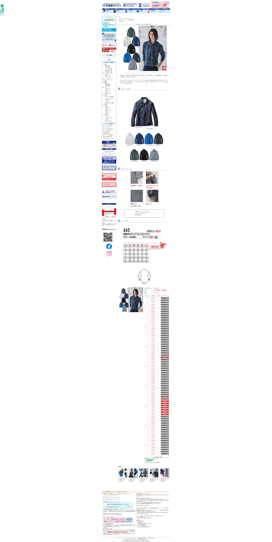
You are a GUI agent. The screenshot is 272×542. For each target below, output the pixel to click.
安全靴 (105, 95)
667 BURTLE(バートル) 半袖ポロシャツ (143, 479)
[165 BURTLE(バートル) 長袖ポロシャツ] (154, 473)
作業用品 (106, 115)
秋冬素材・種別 (108, 71)
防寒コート (107, 112)
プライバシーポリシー (131, 538)
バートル (121, 19)
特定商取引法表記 (142, 538)
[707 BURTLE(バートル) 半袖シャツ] (123, 473)
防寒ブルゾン (108, 110)
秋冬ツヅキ (107, 90)
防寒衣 (105, 104)
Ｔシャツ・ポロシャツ (124, 18)
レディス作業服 (108, 68)
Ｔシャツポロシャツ (108, 78)
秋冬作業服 (107, 67)
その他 (106, 119)
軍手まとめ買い (108, 121)
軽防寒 (106, 105)
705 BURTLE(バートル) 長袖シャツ (133, 479)
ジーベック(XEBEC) (108, 134)
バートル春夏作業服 (129, 19)
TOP (119, 17)
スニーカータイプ (109, 98)
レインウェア (108, 116)
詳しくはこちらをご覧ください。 (111, 494)
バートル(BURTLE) (108, 128)
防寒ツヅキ (107, 92)
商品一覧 (121, 21)
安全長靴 (107, 99)
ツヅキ (105, 87)
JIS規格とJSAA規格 (109, 102)
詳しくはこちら (116, 497)
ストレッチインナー (108, 73)
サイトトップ (121, 538)
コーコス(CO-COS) (108, 130)
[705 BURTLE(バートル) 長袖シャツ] (133, 473)
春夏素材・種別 (108, 70)
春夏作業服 (107, 65)
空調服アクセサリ (109, 118)
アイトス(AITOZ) (108, 125)
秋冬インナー (108, 76)
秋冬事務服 (107, 85)
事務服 (105, 82)
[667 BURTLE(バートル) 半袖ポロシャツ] (143, 473)
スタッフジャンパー (108, 79)
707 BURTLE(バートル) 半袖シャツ (123, 479)
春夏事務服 (107, 84)
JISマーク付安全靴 (109, 96)
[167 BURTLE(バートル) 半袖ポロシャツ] (164, 473)
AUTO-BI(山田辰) (108, 136)
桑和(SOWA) (107, 133)
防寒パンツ (107, 113)
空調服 (105, 81)
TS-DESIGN (107, 131)
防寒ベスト (107, 107)
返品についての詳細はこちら (152, 458)
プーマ (106, 101)
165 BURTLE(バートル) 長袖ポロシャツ (154, 479)
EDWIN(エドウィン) (108, 138)
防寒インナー (108, 108)
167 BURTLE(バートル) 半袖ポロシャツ (164, 479)
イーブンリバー (107, 127)
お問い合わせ (151, 538)
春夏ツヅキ (107, 88)
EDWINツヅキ (108, 93)
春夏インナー (108, 75)
